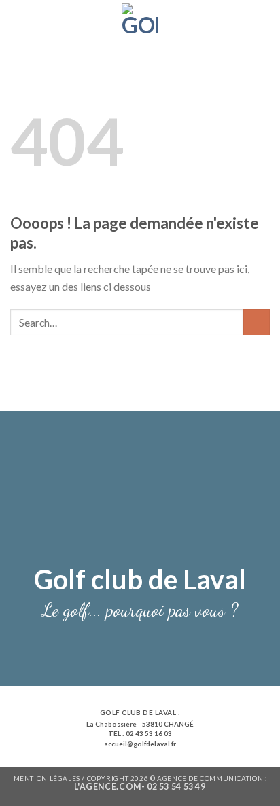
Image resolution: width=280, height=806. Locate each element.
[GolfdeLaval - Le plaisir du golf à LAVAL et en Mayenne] (140, 24)
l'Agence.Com (107, 787)
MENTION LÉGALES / (50, 778)
